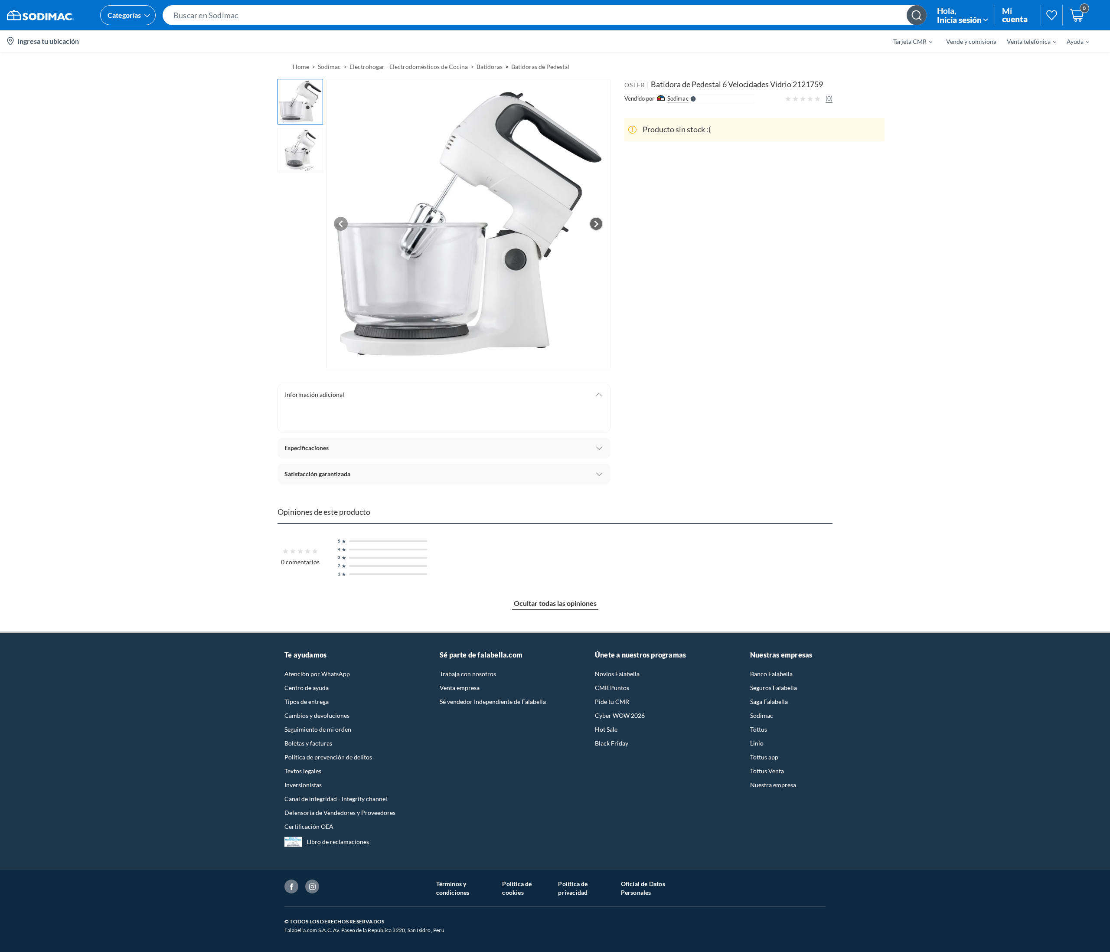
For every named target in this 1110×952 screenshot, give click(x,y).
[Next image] (596, 224)
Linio (757, 743)
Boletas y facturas (308, 743)
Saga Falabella (769, 701)
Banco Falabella (771, 673)
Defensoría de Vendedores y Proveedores (339, 812)
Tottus (758, 729)
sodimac (329, 66)
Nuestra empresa (773, 784)
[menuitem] (907, 41)
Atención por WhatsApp (317, 673)
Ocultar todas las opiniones (555, 603)
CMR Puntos (612, 687)
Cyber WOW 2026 (620, 715)
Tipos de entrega (306, 701)
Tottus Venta (767, 771)
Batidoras (490, 66)
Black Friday (611, 743)
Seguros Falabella (773, 687)
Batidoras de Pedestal (540, 66)
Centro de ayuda (306, 687)
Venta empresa (460, 687)
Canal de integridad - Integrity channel (335, 798)
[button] (545, 15)
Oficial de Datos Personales (643, 888)
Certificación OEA (308, 826)
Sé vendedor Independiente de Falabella (493, 701)
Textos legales (302, 771)
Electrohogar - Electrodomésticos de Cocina (408, 66)
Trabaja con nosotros (468, 673)
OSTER (634, 84)
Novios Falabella (617, 673)
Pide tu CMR (612, 701)
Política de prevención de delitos (328, 757)
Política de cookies (517, 888)
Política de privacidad (573, 888)
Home (301, 66)
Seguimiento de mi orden (317, 729)
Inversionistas (303, 784)
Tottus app (764, 757)
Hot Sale (606, 729)
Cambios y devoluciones (316, 715)
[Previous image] (341, 224)
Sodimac (761, 715)
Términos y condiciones (453, 888)
